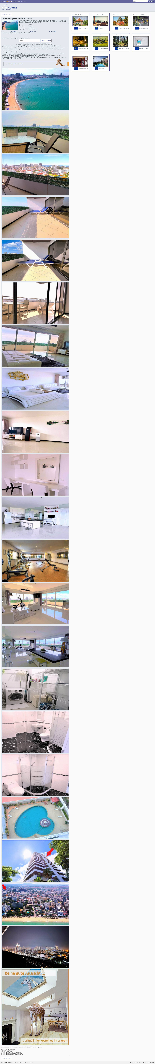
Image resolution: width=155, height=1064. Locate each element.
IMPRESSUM (151, 1063)
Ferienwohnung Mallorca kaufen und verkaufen (11, 1052)
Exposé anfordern (46, 41)
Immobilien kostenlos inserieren (27, 1063)
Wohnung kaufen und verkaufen (8, 1049)
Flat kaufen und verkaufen (7, 1051)
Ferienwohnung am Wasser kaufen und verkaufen (12, 1053)
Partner (14, 1)
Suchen (3, 1)
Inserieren (8, 1)
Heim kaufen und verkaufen (7, 1050)
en (24, 1)
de (22, 1)
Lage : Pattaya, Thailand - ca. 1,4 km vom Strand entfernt (14, 48)
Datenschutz (146, 1063)
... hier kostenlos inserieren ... (15, 64)
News (18, 1)
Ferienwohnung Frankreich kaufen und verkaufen (12, 1054)
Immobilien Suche (16, 1063)
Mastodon (141, 1063)
